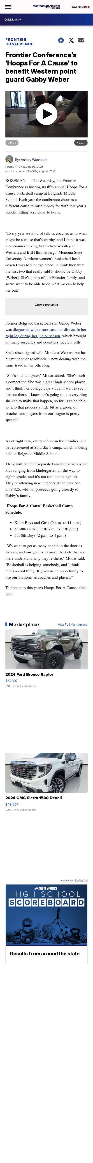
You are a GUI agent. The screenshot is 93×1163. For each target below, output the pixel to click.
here (8, 594)
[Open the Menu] (7, 6)
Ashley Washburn (34, 160)
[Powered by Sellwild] (81, 880)
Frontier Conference (19, 41)
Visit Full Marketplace (73, 624)
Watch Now (80, 7)
